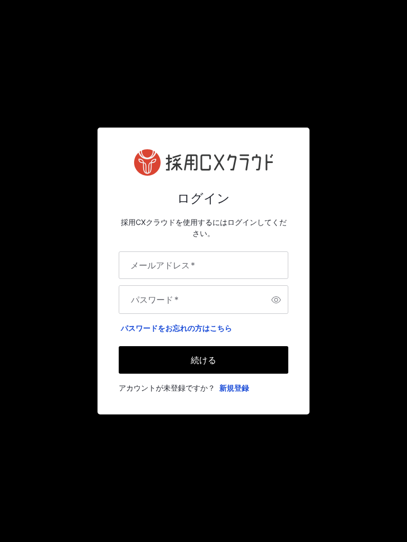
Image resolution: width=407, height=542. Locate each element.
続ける (203, 360)
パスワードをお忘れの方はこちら (176, 327)
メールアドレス (162, 265)
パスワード (155, 299)
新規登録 (234, 387)
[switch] (276, 299)
